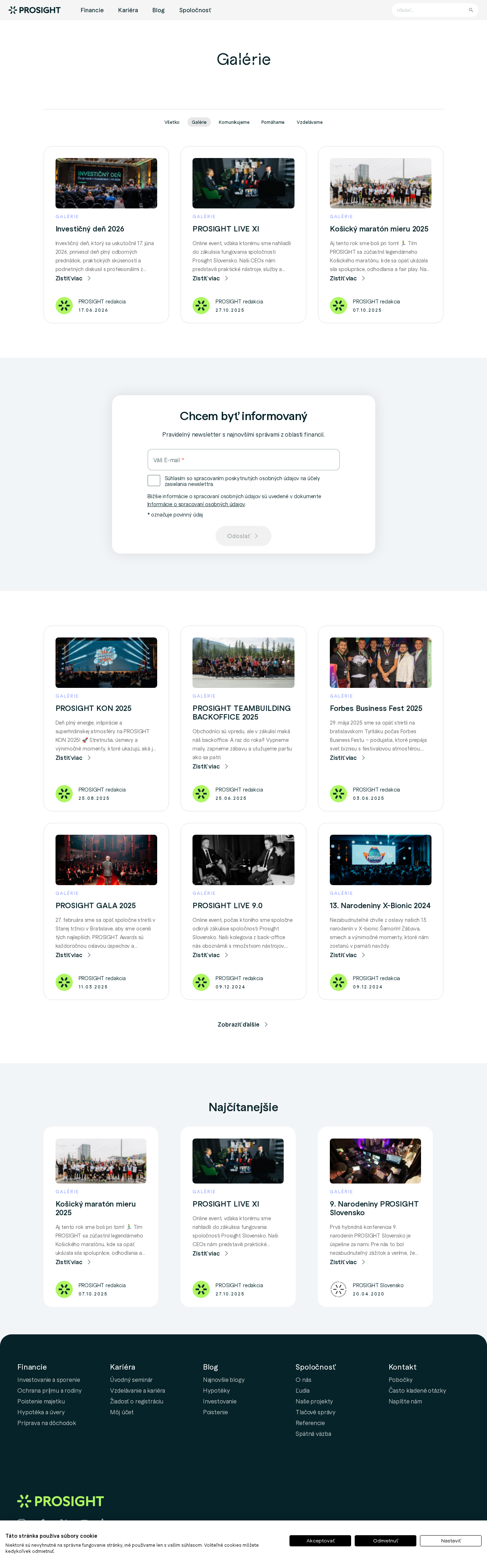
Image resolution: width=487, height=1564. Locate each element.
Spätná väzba (313, 1433)
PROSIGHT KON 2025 (94, 708)
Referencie (310, 1422)
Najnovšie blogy (224, 1379)
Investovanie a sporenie (48, 1379)
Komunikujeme (234, 122)
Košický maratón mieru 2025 (379, 229)
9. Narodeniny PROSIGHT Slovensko (374, 1208)
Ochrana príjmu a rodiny (49, 1390)
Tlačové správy (316, 1412)
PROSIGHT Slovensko (378, 1285)
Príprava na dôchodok (46, 1422)
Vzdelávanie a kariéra (137, 1390)
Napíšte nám (405, 1401)
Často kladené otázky (417, 1390)
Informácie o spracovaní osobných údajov (196, 504)
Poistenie (215, 1412)
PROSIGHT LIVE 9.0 (227, 905)
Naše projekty (314, 1401)
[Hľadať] (471, 10)
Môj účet (122, 1412)
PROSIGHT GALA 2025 (96, 905)
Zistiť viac (69, 278)
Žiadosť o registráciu (136, 1401)
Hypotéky (216, 1390)
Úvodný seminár (131, 1379)
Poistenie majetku (41, 1401)
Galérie (199, 122)
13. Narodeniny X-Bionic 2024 (380, 905)
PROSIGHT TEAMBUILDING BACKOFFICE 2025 (241, 712)
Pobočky (401, 1379)
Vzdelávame (310, 122)
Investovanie (219, 1401)
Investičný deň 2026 (90, 229)
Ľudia (302, 1390)
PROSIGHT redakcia (102, 301)
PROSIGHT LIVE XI (225, 229)
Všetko (172, 122)
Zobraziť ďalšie (239, 1024)
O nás (303, 1379)
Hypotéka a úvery (41, 1412)
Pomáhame (272, 122)
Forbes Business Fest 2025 (376, 708)
